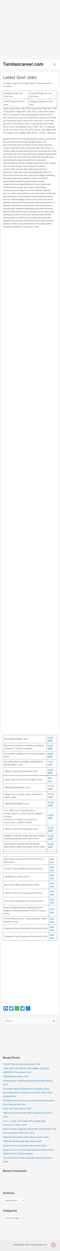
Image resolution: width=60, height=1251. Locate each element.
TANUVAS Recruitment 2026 (16, 1076)
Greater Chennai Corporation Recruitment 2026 (24, 1145)
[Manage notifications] (53, 1245)
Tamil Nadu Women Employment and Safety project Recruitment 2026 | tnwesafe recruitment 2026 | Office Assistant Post (28, 1093)
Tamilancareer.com (23, 64)
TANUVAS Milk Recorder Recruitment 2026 (22, 1141)
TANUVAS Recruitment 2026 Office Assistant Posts (26, 1137)
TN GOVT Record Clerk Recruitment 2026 (21, 1064)
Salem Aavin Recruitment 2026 (17, 1108)
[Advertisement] (30, 30)
